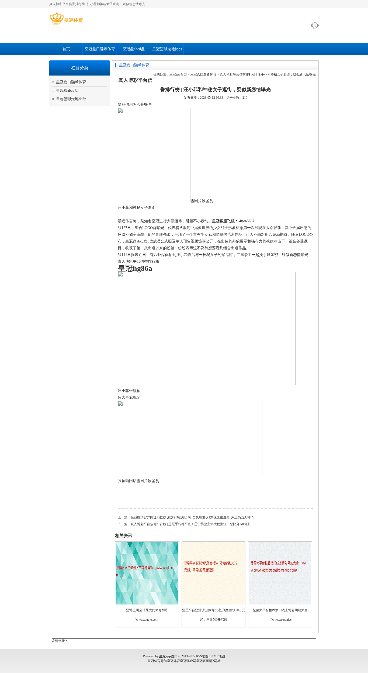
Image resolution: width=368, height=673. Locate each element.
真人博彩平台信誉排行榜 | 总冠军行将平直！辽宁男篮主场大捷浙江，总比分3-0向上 (190, 524)
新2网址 (214, 661)
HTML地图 (217, 656)
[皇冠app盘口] (66, 24)
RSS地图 (202, 656)
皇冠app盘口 (178, 74)
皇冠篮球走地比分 (167, 49)
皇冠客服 (202, 661)
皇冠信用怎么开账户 (135, 105)
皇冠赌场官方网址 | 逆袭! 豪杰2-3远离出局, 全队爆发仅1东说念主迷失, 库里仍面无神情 (192, 517)
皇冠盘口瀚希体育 (100, 49)
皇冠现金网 (188, 661)
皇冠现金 (132, 397)
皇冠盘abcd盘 (134, 49)
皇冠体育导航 (157, 661)
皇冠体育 (173, 661)
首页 (66, 49)
